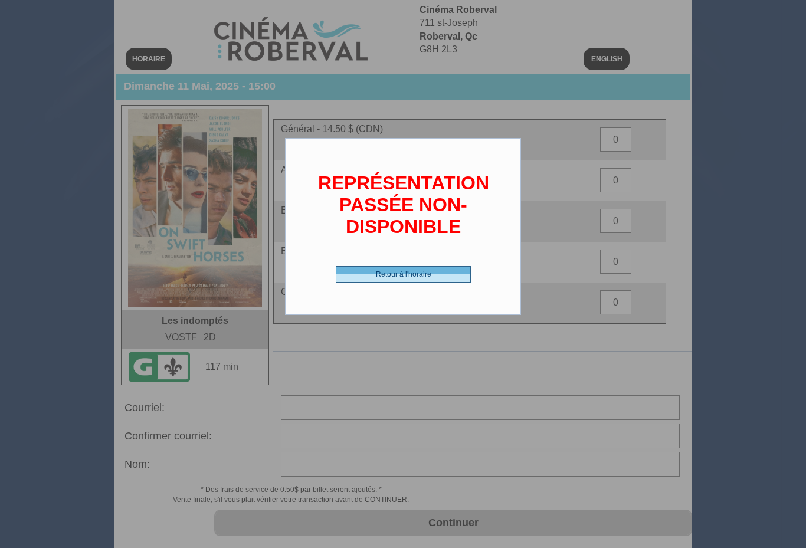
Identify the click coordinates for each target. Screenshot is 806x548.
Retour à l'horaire (403, 274)
